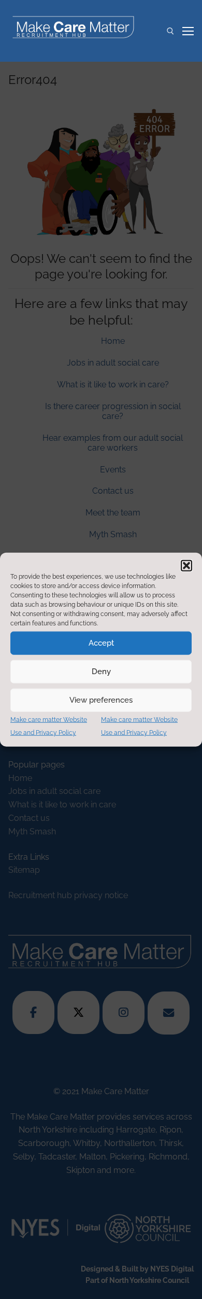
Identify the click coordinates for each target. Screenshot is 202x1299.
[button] (186, 565)
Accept (101, 643)
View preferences (101, 700)
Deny (101, 671)
